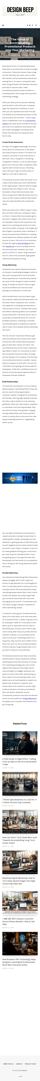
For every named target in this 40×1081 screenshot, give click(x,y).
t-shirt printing (22, 243)
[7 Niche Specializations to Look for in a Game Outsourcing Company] (20, 784)
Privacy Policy (30, 1064)
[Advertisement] (20, 447)
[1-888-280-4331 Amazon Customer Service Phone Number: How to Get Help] (20, 903)
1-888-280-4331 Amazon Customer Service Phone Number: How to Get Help (18, 921)
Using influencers (30, 698)
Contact (19, 1064)
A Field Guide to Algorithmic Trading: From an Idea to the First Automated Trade (19, 762)
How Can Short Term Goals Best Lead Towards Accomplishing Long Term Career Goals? (19, 840)
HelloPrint (10, 246)
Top (20, 1076)
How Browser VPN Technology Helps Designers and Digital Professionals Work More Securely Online (19, 962)
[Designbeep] (20, 11)
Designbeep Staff (14, 55)
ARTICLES (20, 34)
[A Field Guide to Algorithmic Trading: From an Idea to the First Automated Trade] (20, 743)
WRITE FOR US (8, 1064)
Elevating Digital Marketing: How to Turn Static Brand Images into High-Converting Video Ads (19, 881)
